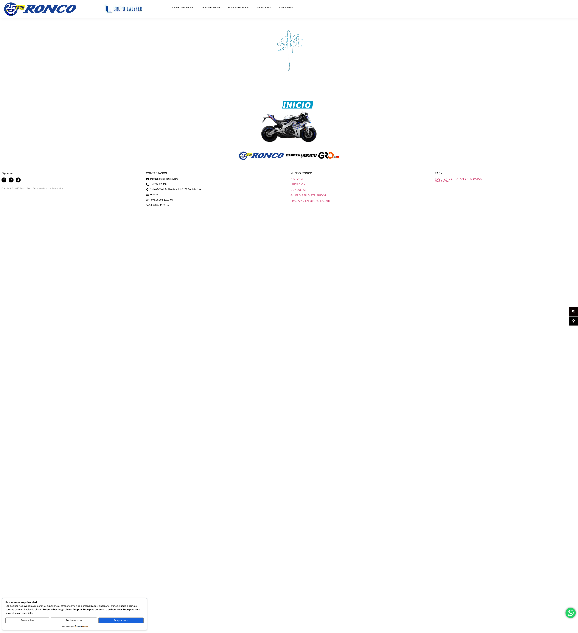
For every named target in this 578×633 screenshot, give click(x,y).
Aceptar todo (121, 620)
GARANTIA (442, 181)
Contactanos (286, 7)
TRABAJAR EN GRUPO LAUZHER (312, 201)
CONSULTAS (299, 189)
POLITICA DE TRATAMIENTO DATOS (458, 178)
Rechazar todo (74, 620)
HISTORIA (297, 178)
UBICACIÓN (298, 184)
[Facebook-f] (4, 179)
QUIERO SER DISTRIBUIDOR (309, 195)
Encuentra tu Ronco (182, 7)
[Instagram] (11, 179)
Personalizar (27, 620)
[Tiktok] (18, 179)
